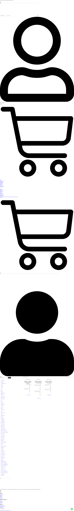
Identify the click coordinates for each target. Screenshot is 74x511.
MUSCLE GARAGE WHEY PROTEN (48, 382)
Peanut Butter (1, 193)
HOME (1, 180)
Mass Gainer (1, 190)
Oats (0, 194)
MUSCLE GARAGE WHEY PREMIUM (38, 382)
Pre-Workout (1, 183)
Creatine (1, 184)
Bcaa (0, 185)
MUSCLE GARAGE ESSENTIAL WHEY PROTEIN (27, 382)
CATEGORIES (1, 181)
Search (1, 376)
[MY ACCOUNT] (37, 101)
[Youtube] (0, 2)
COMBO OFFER (2, 195)
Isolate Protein (1, 182)
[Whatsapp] (72, 509)
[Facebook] (0, 490)
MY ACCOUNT (2, 102)
